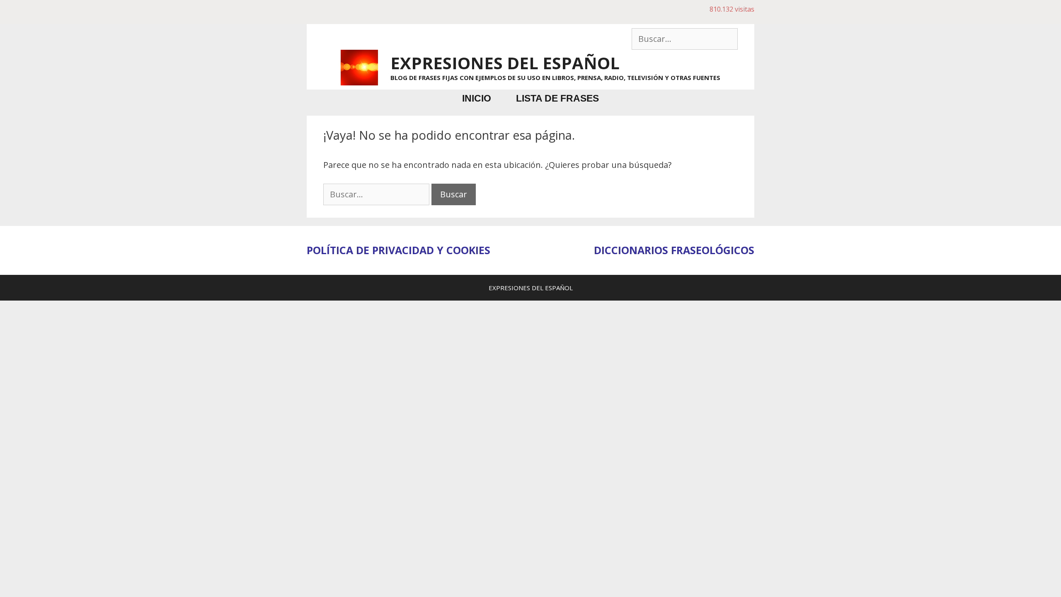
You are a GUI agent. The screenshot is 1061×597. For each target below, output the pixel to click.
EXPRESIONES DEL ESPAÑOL (505, 62)
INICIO (476, 98)
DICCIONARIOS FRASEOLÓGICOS (674, 250)
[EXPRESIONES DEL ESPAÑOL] (359, 66)
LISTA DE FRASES (557, 98)
